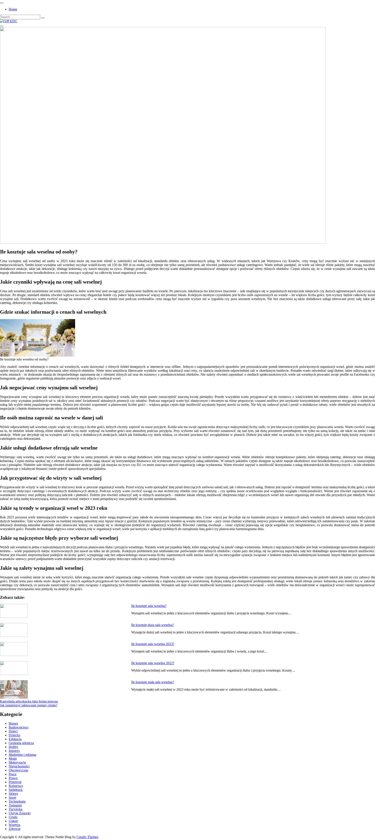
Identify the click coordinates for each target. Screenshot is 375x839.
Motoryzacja (17, 762)
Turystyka (15, 809)
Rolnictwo (16, 786)
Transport (15, 805)
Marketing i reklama (22, 754)
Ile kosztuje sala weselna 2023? (152, 644)
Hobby (13, 747)
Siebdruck (16, 790)
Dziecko (14, 735)
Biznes (13, 723)
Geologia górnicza (21, 743)
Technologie (17, 801)
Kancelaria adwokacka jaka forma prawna (29, 701)
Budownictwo (18, 727)
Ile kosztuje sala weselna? (148, 606)
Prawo (13, 778)
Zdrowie (14, 829)
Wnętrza (14, 825)
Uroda (13, 817)
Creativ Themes (87, 837)
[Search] (42, 18)
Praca (12, 774)
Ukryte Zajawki (19, 813)
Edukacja (15, 739)
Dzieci (13, 731)
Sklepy (13, 793)
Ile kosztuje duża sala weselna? (152, 625)
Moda (13, 758)
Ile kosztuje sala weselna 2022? (152, 663)
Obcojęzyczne (18, 770)
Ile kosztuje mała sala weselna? (152, 682)
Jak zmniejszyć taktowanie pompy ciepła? (28, 705)
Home (13, 9)
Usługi (13, 821)
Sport (12, 797)
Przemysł (15, 782)
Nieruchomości (19, 766)
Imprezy (14, 751)
